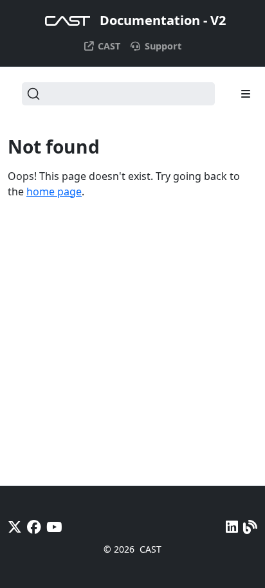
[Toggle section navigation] (245, 93)
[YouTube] (54, 526)
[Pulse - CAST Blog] (250, 526)
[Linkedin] (232, 526)
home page (54, 191)
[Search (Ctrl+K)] (118, 93)
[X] (15, 526)
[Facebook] (34, 526)
